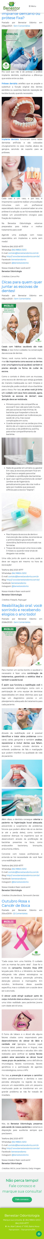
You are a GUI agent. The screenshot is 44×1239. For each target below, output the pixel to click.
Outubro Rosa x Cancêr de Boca (16, 903)
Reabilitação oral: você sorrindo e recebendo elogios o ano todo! (22, 609)
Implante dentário (10, 139)
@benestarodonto (20, 263)
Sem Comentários (22, 26)
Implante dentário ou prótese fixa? (21, 15)
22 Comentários (20, 913)
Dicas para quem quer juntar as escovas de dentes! (22, 286)
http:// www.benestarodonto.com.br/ (23, 256)
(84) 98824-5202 (19, 250)
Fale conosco (22, 1199)
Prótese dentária (9, 83)
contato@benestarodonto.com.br (23, 253)
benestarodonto (18, 260)
